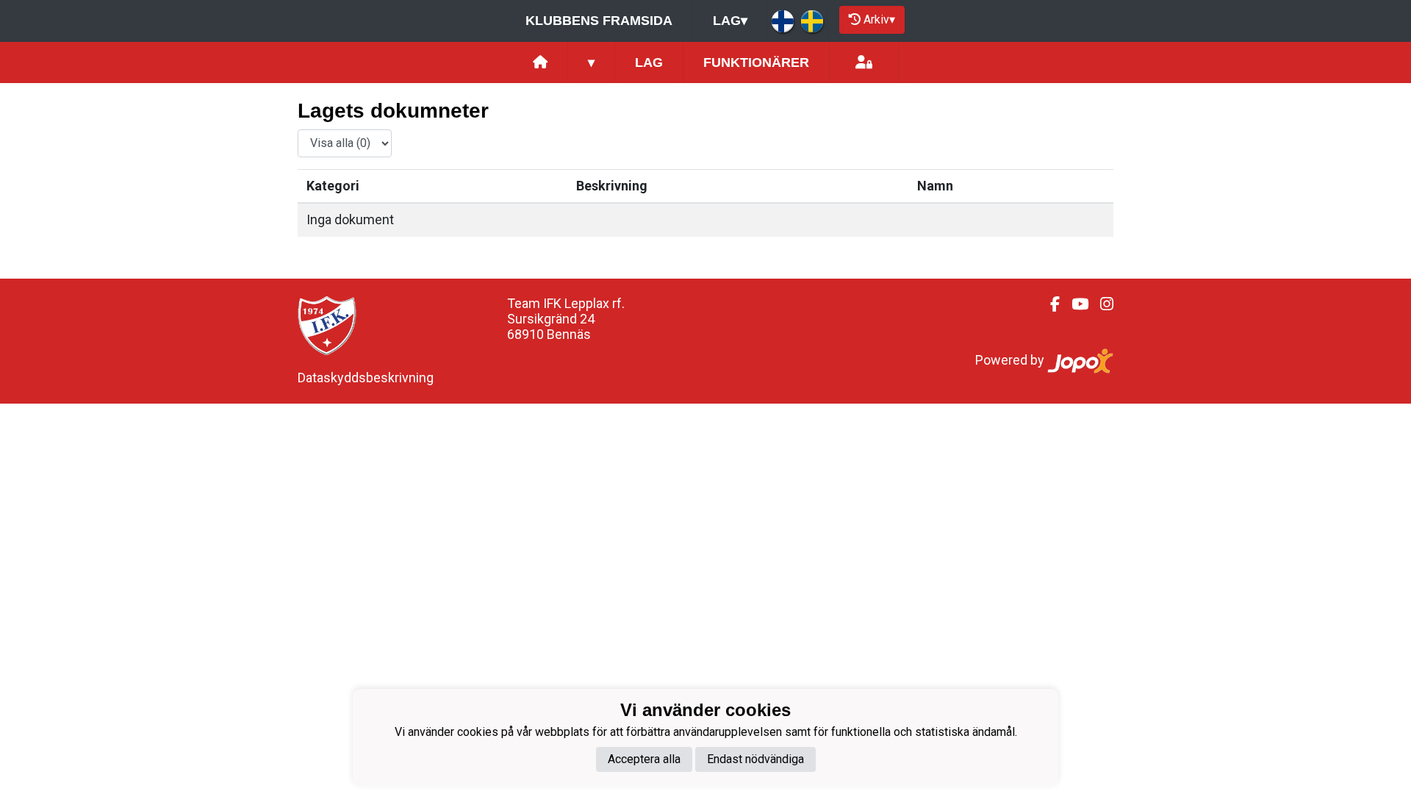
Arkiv (879, 19)
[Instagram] (1100, 304)
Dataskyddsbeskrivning (366, 377)
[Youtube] (1074, 304)
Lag (730, 20)
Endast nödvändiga (755, 759)
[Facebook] (1049, 304)
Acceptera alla (644, 759)
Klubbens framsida (598, 20)
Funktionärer (756, 62)
